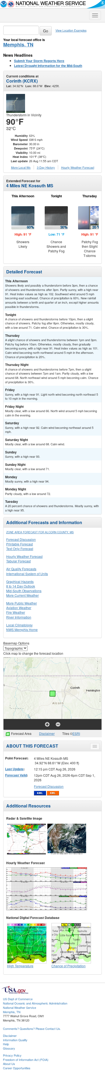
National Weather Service (19, 1007)
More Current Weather (22, 595)
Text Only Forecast (19, 548)
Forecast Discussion (21, 539)
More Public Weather (21, 603)
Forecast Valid (16, 775)
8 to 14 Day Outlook (20, 586)
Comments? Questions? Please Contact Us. (32, 1028)
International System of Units (27, 573)
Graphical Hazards (20, 581)
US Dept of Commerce (18, 999)
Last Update (14, 768)
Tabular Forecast (18, 561)
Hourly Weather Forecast (24, 556)
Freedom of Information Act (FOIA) (25, 1059)
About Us (9, 1063)
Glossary (9, 1048)
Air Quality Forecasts (21, 568)
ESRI (76, 733)
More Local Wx (21, 167)
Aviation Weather (18, 607)
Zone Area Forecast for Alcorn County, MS (40, 532)
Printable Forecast (19, 544)
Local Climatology (19, 625)
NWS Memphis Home (22, 629)
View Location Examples (70, 30)
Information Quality (15, 1040)
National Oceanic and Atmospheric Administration (35, 1003)
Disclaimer (47, 733)
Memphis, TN (18, 44)
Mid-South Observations (23, 590)
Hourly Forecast (77, 167)
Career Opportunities (16, 1068)
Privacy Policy (12, 1055)
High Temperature (20, 965)
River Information (18, 617)
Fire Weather (15, 612)
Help (6, 1044)
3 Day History (46, 167)
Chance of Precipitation (68, 965)
